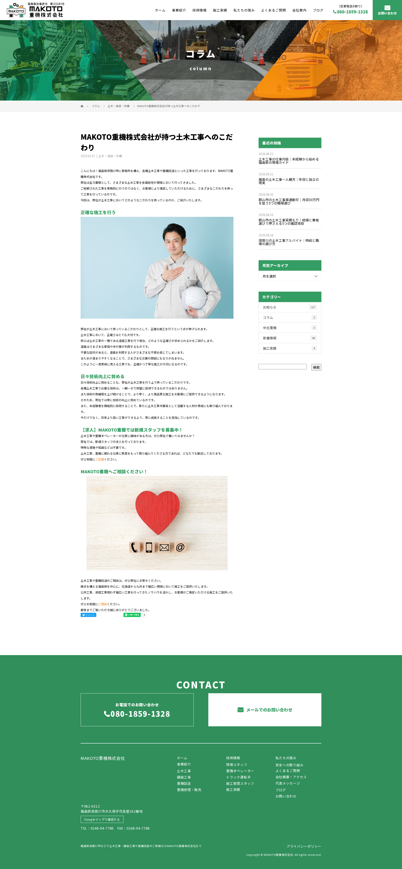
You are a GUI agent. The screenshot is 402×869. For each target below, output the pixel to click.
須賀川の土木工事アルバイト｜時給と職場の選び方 (289, 242)
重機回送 (184, 783)
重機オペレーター (240, 770)
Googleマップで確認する (102, 819)
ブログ (318, 9)
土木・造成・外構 (118, 106)
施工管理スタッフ (240, 783)
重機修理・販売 (189, 789)
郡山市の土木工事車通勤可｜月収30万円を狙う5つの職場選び (289, 201)
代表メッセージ (288, 783)
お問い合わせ (387, 13)
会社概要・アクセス (291, 776)
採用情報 (199, 9)
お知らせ (289, 307)
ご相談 (102, 604)
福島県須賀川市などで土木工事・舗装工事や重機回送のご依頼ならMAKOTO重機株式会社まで (141, 846)
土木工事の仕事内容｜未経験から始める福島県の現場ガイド (289, 160)
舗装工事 (184, 777)
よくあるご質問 (273, 9)
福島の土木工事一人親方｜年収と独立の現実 (289, 181)
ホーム (160, 9)
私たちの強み (244, 9)
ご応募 (99, 459)
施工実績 (220, 9)
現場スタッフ (236, 764)
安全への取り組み (290, 765)
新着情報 (289, 337)
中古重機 (289, 327)
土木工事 (184, 770)
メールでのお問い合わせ (268, 710)
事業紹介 (179, 9)
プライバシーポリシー (303, 846)
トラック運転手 (238, 777)
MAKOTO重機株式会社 (103, 758)
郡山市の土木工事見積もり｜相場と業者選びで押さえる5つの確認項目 (289, 221)
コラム (289, 317)
